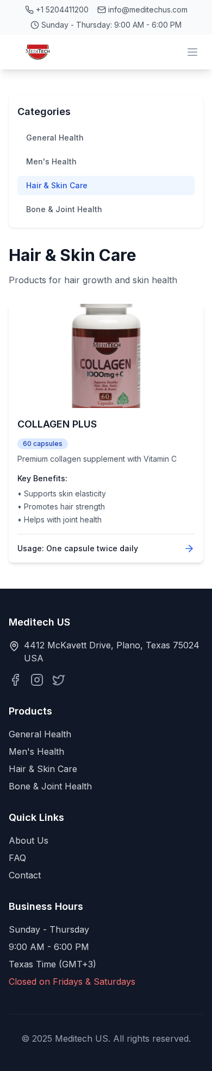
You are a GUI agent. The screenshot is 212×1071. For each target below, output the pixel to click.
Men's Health (51, 161)
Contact (25, 875)
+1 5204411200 (62, 9)
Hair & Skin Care (57, 185)
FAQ (17, 857)
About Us (28, 840)
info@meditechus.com (148, 9)
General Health (55, 137)
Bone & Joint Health (64, 209)
